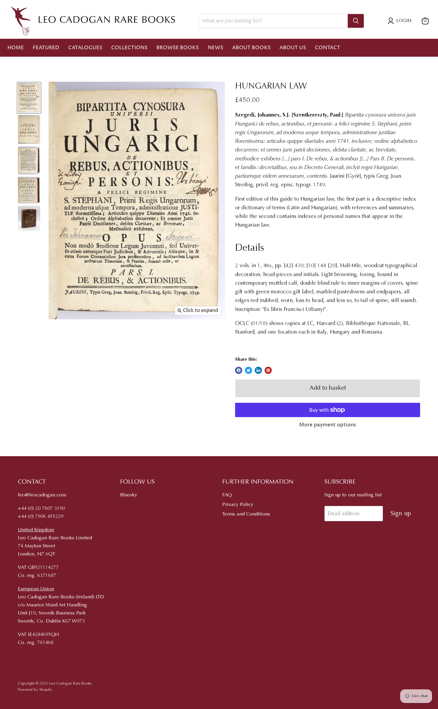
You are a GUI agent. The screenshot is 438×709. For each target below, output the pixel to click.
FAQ (227, 495)
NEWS (215, 47)
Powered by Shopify (35, 690)
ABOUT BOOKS (251, 47)
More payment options (327, 425)
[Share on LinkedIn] (258, 370)
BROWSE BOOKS (177, 47)
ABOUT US (292, 47)
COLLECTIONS (129, 47)
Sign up (401, 514)
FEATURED (46, 47)
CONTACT (327, 47)
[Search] (356, 21)
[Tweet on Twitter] (248, 370)
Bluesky (128, 495)
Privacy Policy (237, 504)
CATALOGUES (85, 47)
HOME (15, 47)
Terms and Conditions (246, 514)
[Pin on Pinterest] (268, 370)
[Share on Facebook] (238, 370)
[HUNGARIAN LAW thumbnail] (29, 97)
